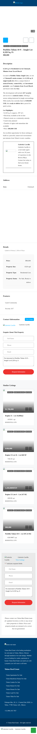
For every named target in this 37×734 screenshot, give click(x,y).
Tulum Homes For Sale (13, 686)
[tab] (5, 40)
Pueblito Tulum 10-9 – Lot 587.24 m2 (18, 534)
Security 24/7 (9, 308)
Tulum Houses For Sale (13, 689)
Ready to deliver (15, 46)
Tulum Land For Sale (12, 693)
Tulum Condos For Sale (13, 682)
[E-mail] (7, 171)
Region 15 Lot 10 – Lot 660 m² (16, 455)
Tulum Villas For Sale (12, 696)
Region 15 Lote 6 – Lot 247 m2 (16, 494)
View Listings (29, 319)
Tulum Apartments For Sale (14, 675)
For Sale (6, 46)
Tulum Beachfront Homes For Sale (16, 679)
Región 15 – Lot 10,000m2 (14, 416)
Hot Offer (25, 46)
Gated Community (11, 303)
